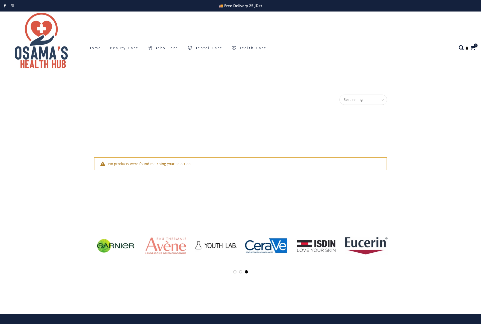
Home (94, 48)
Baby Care (166, 48)
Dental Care (208, 48)
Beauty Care (124, 48)
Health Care (252, 48)
